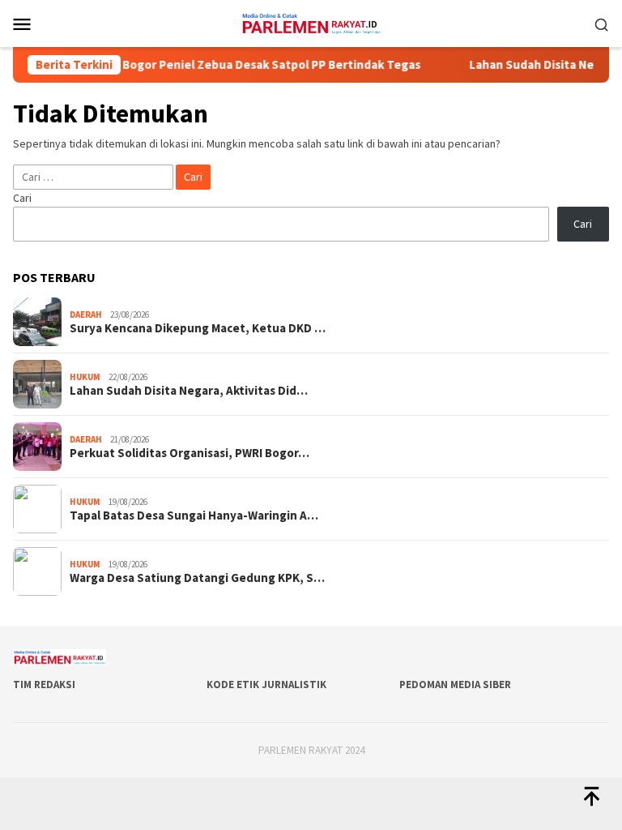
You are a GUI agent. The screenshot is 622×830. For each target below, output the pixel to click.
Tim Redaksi (44, 684)
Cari (22, 197)
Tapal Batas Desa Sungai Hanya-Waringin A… (194, 515)
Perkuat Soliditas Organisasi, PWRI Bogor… (189, 453)
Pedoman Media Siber (455, 684)
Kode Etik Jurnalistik (266, 684)
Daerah (86, 314)
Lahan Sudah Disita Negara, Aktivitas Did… (189, 390)
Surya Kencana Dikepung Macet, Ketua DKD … (198, 328)
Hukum (85, 377)
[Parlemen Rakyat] (311, 22)
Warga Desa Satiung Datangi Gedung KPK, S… (197, 578)
